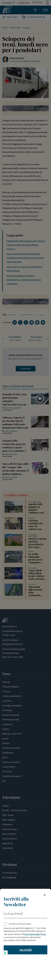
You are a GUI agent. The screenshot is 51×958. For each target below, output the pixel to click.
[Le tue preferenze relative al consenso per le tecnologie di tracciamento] (5, 953)
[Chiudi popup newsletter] (44, 894)
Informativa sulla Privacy (35, 934)
